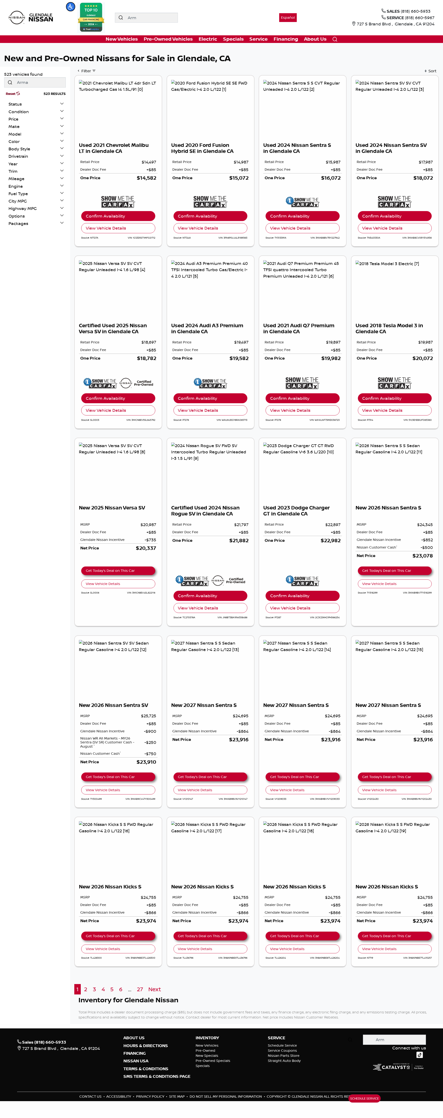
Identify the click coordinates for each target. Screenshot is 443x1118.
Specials (203, 1065)
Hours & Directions (145, 1045)
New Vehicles (207, 1045)
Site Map (177, 1096)
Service (276, 1038)
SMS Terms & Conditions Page (156, 1076)
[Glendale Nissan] (32, 17)
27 (140, 989)
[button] (70, 6)
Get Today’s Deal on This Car (110, 570)
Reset (11, 93)
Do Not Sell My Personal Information (226, 1096)
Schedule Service (282, 1045)
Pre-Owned (205, 1050)
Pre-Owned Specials (213, 1060)
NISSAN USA (135, 1061)
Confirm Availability (105, 216)
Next (154, 989)
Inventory (207, 1038)
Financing (134, 1053)
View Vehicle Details (106, 228)
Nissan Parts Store (283, 1055)
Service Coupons (282, 1050)
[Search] (120, 18)
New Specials (207, 1055)
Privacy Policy (150, 1096)
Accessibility (119, 1096)
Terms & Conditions (145, 1068)
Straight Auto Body (284, 1060)
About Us (134, 1038)
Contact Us (90, 1096)
